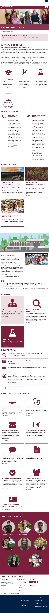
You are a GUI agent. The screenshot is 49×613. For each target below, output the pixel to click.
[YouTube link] (36, 582)
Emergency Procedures (5, 610)
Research (17, 593)
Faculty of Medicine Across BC (41, 606)
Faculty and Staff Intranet (22, 589)
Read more (11, 39)
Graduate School (3, 31)
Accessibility (25, 610)
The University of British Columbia (21, 2)
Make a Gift (23, 605)
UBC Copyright (19, 610)
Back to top (3, 593)
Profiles (12, 593)
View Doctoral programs (38, 159)
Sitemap (9, 593)
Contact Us (3, 585)
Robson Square (38, 603)
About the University (25, 600)
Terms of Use (13, 610)
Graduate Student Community (22, 586)
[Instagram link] (30, 582)
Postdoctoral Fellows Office (23, 583)
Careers (22, 604)
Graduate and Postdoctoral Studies (24, 577)
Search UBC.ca (24, 606)
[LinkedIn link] (33, 582)
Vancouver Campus (39, 599)
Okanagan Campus (38, 600)
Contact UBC (23, 599)
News (22, 601)
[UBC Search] (46, 1)
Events (22, 602)
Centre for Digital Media (39, 604)
